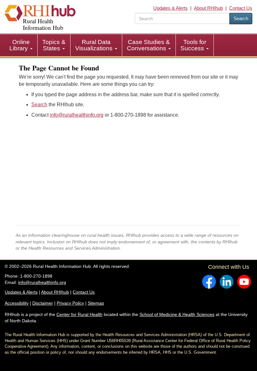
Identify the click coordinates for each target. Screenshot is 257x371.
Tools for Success (193, 45)
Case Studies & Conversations (148, 45)
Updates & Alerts (170, 8)
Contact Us (240, 8)
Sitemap (96, 303)
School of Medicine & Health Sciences (176, 314)
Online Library (19, 45)
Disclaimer (42, 303)
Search (240, 18)
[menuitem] (21, 45)
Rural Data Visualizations (94, 45)
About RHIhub (208, 8)
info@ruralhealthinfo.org (76, 115)
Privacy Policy (70, 303)
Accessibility (17, 303)
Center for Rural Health (79, 314)
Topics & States (54, 45)
